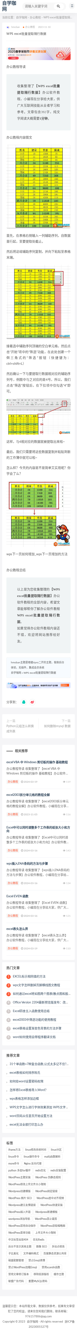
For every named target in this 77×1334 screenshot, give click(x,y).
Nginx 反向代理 (32, 1163)
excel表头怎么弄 (17, 929)
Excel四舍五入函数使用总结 (29, 1011)
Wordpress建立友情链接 (22, 1205)
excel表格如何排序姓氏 (25, 1072)
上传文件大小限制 (45, 1233)
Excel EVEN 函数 (17, 896)
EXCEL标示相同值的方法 (27, 976)
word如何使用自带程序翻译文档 (32, 1037)
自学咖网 (21, 17)
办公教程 (35, 17)
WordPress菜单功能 (19, 1233)
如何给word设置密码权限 (26, 1081)
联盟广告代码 (16, 1281)
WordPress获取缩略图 (52, 1226)
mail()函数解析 (52, 1156)
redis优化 (40, 1170)
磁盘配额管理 (16, 1260)
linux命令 (13, 1156)
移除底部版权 (41, 1274)
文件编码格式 (31, 1253)
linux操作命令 (32, 1156)
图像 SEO (41, 1246)
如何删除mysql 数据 (57, 726)
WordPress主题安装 (19, 1177)
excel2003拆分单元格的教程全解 (28, 795)
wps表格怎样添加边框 (24, 1098)
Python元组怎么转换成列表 (20, 729)
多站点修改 (58, 1246)
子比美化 (13, 1253)
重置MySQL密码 (37, 1281)
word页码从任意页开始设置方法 (31, 1116)
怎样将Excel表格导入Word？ (29, 1090)
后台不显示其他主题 (19, 1246)
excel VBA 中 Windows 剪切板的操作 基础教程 (37, 762)
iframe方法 (14, 1149)
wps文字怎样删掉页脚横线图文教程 (34, 985)
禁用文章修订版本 (18, 1274)
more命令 (13, 1163)
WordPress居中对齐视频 (50, 1198)
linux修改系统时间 (35, 1149)
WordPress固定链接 (46, 1191)
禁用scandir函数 (51, 1267)
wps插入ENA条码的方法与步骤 (27, 863)
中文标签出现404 (18, 1239)
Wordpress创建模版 (19, 1191)
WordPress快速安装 (51, 1205)
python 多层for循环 (19, 1170)
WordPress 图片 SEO (20, 1198)
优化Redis (38, 1239)
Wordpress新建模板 (46, 1212)
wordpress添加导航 (19, 1219)
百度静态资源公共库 (55, 1253)
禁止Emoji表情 (36, 1260)
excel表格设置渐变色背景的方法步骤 (34, 1028)
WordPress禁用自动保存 (22, 1226)
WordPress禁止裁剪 (46, 1219)
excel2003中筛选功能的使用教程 (32, 1019)
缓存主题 (59, 1274)
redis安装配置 (58, 1170)
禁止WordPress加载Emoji (22, 1267)
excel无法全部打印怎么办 (26, 1124)
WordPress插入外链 (19, 1212)
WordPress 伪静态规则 (48, 1177)
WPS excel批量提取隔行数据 (40, 673)
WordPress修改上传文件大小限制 (27, 1184)
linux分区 (56, 1149)
